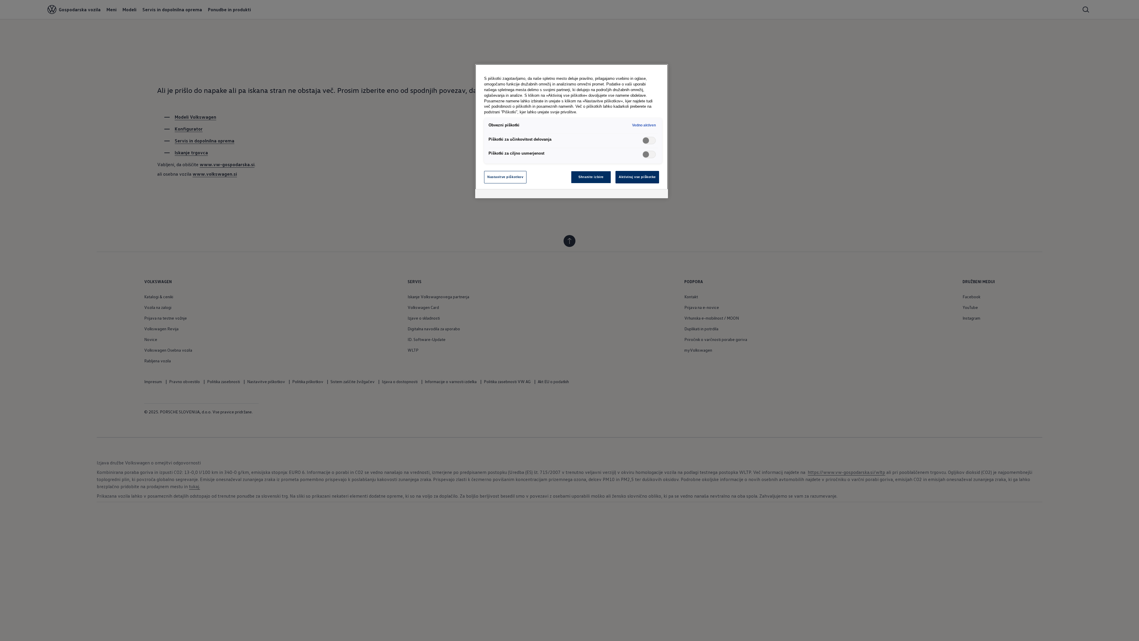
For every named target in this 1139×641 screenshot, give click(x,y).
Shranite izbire (591, 177)
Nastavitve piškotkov (505, 177)
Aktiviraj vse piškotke (637, 177)
